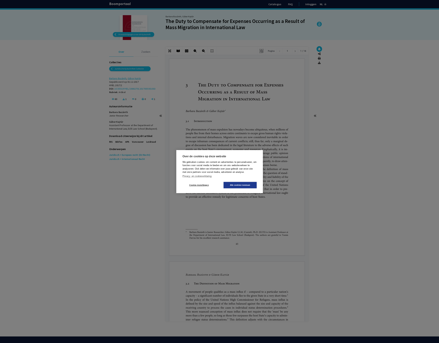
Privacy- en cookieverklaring (196, 176)
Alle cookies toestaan (240, 185)
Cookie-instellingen (199, 185)
